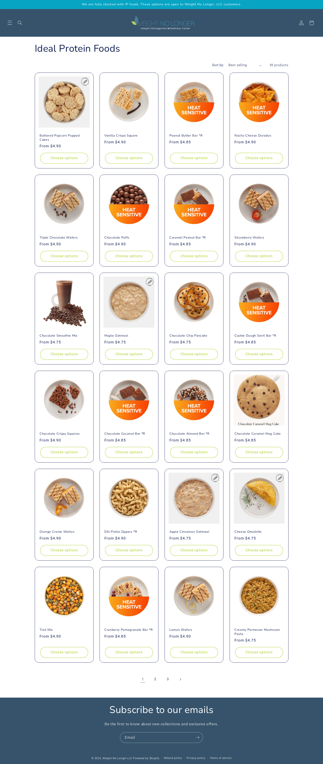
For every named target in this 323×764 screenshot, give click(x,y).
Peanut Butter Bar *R (186, 136)
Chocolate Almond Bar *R (189, 434)
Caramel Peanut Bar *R (187, 238)
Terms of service (221, 758)
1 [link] (143, 679)
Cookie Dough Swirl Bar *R (255, 336)
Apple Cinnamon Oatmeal (189, 532)
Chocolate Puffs (116, 238)
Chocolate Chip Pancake (188, 336)
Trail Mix (46, 630)
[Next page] (180, 679)
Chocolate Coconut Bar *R (124, 434)
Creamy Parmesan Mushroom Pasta (257, 632)
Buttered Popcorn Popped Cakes (60, 138)
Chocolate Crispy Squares (60, 434)
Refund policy (173, 758)
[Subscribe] (198, 737)
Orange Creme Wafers (57, 532)
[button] (10, 23)
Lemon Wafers (180, 630)
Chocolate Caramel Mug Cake (257, 434)
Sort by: (218, 65)
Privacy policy (196, 758)
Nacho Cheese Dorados (252, 136)
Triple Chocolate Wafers (59, 238)
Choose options (64, 158)
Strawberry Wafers (249, 238)
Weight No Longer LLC (117, 758)
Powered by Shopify (146, 758)
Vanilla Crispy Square (121, 136)
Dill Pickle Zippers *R (120, 532)
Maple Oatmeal (116, 336)
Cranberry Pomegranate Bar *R (128, 630)
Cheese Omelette (248, 532)
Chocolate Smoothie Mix (59, 336)
